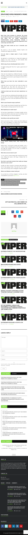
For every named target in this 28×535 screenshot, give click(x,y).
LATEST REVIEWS (6, 373)
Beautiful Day (7, 179)
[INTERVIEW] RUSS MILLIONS (14, 452)
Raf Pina (3, 16)
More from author (13, 239)
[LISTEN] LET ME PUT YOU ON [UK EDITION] (13, 251)
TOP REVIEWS (14, 373)
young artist (15, 184)
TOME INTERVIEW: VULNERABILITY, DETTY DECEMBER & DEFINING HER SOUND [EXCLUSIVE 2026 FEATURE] (12, 399)
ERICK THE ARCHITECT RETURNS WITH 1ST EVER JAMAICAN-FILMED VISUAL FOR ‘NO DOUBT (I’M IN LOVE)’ (13, 388)
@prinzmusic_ (16, 175)
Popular (8, 483)
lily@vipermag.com (5, 479)
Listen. (3, 243)
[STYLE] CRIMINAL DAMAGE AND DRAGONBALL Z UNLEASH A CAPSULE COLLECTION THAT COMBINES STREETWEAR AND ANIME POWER (13, 307)
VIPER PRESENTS (8, 184)
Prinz (19, 183)
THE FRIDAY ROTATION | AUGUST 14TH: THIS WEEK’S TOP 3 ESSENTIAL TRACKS (16, 494)
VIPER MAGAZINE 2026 (12, 533)
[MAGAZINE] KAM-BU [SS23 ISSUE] (11, 194)
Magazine (17, 181)
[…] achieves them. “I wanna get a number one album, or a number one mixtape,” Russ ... (14, 449)
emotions (19, 179)
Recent (3, 483)
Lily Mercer (11, 253)
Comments (14, 483)
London (12, 181)
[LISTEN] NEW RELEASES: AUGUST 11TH (12, 322)
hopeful (7, 181)
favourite (24, 179)
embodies (13, 179)
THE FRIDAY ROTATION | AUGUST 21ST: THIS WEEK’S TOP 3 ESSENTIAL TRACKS (16, 487)
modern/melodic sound (6, 183)
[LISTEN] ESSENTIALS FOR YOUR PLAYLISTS (13, 277)
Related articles (4, 239)
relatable (23, 183)
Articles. (2, 11)
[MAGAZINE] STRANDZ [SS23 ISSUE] (10, 264)
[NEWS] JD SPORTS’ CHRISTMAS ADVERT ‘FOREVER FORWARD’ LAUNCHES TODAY (12, 291)
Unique (3, 184)
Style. (3, 297)
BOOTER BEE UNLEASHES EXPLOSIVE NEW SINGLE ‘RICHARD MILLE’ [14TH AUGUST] (16, 508)
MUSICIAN (14, 183)
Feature (3, 181)
